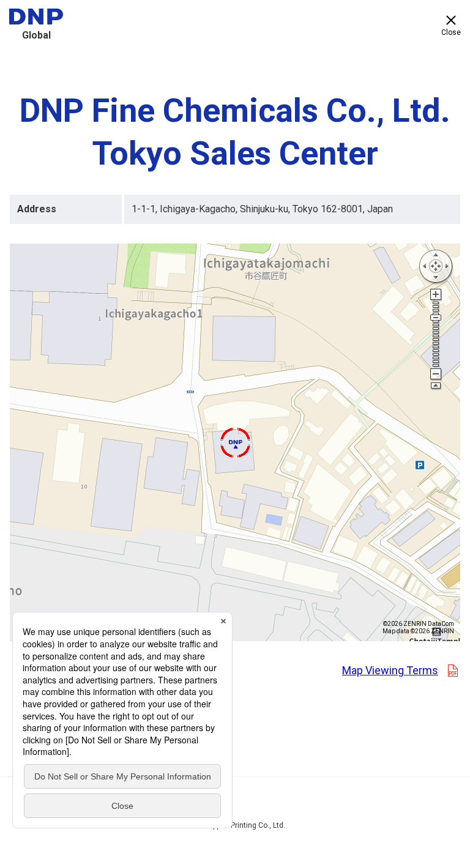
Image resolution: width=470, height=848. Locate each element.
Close (451, 32)
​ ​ (401, 670)
